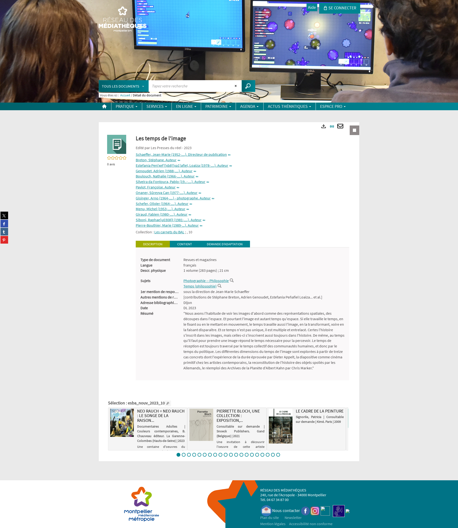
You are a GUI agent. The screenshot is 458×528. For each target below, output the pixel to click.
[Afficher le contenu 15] (252, 455)
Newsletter (293, 517)
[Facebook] (305, 510)
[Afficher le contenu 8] (215, 455)
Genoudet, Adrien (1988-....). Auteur (164, 170)
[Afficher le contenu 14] (247, 455)
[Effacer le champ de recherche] (236, 86)
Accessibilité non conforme (311, 523)
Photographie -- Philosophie (206, 280)
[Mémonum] (347, 510)
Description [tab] (152, 244)
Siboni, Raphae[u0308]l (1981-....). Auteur (169, 219)
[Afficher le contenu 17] (262, 455)
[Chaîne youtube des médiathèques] (325, 510)
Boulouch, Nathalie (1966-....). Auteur (165, 176)
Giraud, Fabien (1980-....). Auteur (161, 214)
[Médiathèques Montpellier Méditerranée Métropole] (122, 19)
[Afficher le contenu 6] (205, 455)
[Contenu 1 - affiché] (178, 455)
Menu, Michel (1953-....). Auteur (160, 208)
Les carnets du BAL (169, 232)
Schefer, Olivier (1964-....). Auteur (162, 203)
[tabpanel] (242, 314)
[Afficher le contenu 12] (236, 455)
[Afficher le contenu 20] (278, 455)
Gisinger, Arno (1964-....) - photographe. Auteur (173, 198)
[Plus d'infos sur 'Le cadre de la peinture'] (280, 426)
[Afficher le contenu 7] (210, 455)
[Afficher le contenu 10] (226, 455)
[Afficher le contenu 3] (189, 455)
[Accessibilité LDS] (339, 510)
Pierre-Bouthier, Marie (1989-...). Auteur (167, 225)
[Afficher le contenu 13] (241, 455)
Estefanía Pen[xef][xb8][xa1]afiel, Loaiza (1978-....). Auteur (182, 165)
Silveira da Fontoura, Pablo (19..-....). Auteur (170, 181)
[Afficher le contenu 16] (257, 455)
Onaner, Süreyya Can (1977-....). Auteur (167, 192)
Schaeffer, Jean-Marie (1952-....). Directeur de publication (181, 154)
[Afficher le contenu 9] (220, 455)
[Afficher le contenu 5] (199, 455)
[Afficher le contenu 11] (231, 455)
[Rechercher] (232, 280)
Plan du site (269, 517)
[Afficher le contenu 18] (268, 455)
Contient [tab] (184, 244)
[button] (116, 144)
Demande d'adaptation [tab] (225, 244)
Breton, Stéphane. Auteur (156, 159)
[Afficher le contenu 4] (194, 455)
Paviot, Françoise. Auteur (156, 187)
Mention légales (273, 523)
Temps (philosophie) (200, 286)
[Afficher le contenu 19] (273, 455)
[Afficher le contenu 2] (184, 455)
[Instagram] (315, 510)
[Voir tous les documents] (168, 403)
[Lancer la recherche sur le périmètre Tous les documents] (248, 86)
